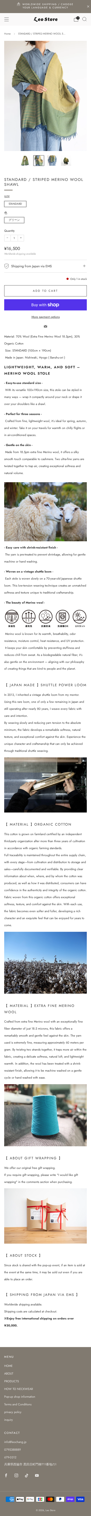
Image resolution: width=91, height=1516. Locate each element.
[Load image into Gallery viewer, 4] (66, 160)
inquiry (8, 1420)
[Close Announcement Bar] (88, 6)
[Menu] (6, 19)
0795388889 (12, 1449)
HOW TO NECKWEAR (18, 1389)
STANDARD (15, 204)
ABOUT (8, 1373)
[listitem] (45, 6)
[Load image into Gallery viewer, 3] (52, 160)
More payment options (46, 317)
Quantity (9, 231)
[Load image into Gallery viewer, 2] (38, 160)
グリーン (14, 220)
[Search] (84, 19)
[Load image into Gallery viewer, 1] (25, 160)
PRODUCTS (11, 1381)
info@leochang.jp (15, 1442)
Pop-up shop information (19, 1396)
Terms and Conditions (18, 1404)
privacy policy (12, 1412)
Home (7, 33)
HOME (8, 1366)
